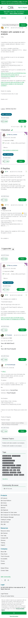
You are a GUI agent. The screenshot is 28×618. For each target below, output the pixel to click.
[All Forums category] (3, 489)
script (4, 467)
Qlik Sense (3, 503)
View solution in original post (10, 150)
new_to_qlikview (7, 456)
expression (5, 470)
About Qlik (3, 551)
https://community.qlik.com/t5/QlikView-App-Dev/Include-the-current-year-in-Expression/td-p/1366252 (13, 74)
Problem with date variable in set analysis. (13, 443)
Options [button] (25, 17)
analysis (16, 475)
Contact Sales (4, 570)
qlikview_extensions (8, 475)
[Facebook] (8, 580)
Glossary (3, 540)
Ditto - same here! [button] (6, 114)
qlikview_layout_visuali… (8, 460)
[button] (26, 27)
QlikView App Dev (11, 108)
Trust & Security (5, 556)
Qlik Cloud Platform (6, 500)
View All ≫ (5, 479)
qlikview (19, 465)
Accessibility (4, 558)
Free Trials (3, 535)
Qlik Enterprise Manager (7, 517)
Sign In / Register (22, 7)
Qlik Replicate (4, 510)
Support (3, 545)
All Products (4, 498)
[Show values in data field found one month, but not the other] (22, 126)
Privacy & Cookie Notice (7, 596)
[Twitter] (2, 580)
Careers (3, 563)
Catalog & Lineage (6, 519)
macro (19, 472)
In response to (8, 140)
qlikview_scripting (7, 458)
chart (8, 467)
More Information (14, 616)
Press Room (4, 554)
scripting (21, 475)
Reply (22, 121)
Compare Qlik (4, 538)
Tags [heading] (4, 452)
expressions (13, 472)
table (18, 470)
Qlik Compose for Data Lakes (9, 512)
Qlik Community (6, 577)
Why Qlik (3, 524)
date (11, 470)
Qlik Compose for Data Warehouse (10, 515)
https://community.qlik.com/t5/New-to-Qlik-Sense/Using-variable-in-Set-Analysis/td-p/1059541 (12, 84)
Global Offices (5, 568)
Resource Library (5, 531)
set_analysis (6, 472)
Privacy (3, 561)
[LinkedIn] (5, 580)
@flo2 (4, 371)
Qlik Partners (4, 533)
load (15, 470)
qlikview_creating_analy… (9, 465)
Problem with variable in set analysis (12, 445)
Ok (14, 613)
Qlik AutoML (4, 505)
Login (20, 1)
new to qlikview (16, 456)
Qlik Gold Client (5, 522)
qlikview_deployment (8, 463)
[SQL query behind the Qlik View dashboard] (25, 126)
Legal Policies (4, 593)
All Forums (9, 488)
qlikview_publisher (15, 467)
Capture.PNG (7, 248)
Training (3, 542)
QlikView (3, 18)
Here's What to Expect (17, 13)
